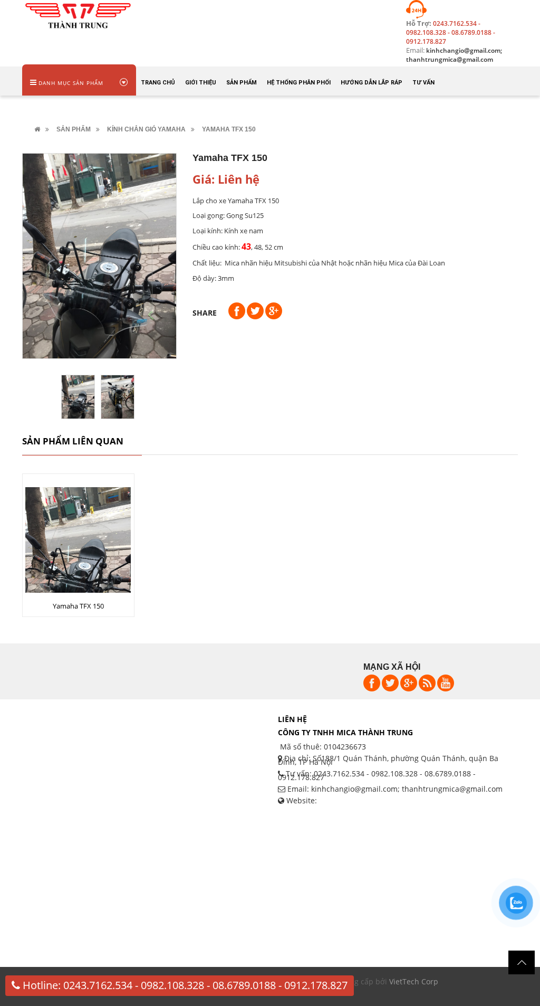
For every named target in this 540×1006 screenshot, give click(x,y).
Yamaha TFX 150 (78, 606)
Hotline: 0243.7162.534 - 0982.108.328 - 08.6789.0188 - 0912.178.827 (184, 985)
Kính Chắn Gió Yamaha (146, 129)
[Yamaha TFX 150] (78, 557)
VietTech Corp (413, 981)
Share (204, 313)
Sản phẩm (73, 129)
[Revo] (78, 14)
